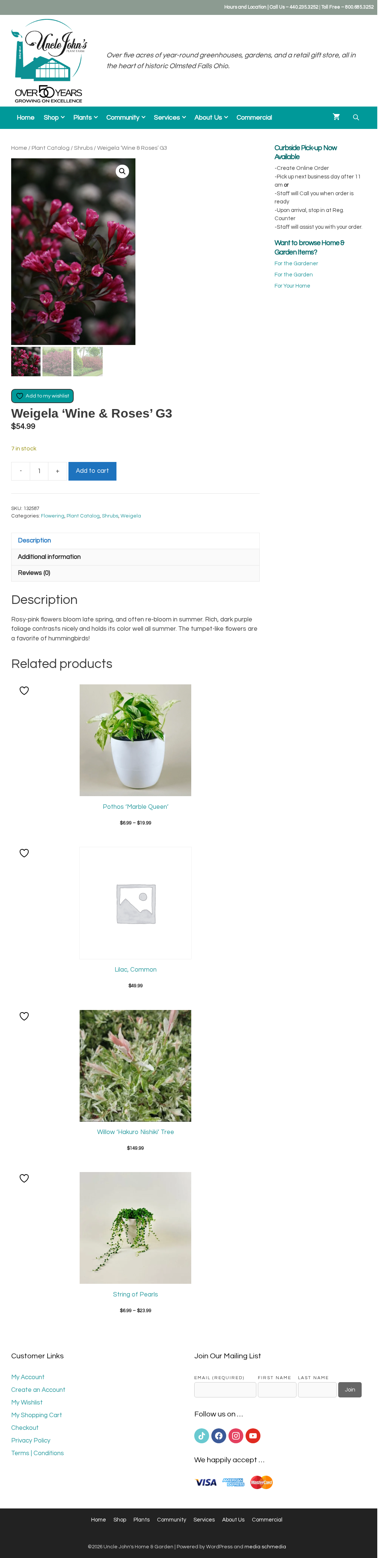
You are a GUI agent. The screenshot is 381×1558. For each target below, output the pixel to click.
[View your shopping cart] (336, 118)
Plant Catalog (51, 148)
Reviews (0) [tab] (34, 573)
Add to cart (92, 471)
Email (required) (219, 1377)
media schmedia (265, 1546)
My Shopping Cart (36, 1415)
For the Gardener (296, 263)
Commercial (254, 117)
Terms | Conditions (37, 1453)
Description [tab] (34, 540)
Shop (51, 117)
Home (26, 117)
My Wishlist (27, 1402)
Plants (82, 117)
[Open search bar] (357, 117)
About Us (208, 117)
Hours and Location (245, 7)
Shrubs (83, 148)
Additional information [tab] (49, 557)
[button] (122, 171)
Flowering (52, 516)
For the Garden (294, 275)
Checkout (25, 1428)
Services (167, 117)
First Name (274, 1377)
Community (123, 117)
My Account (28, 1377)
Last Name (313, 1377)
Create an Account (38, 1390)
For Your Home (292, 286)
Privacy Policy (30, 1440)
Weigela (131, 516)
